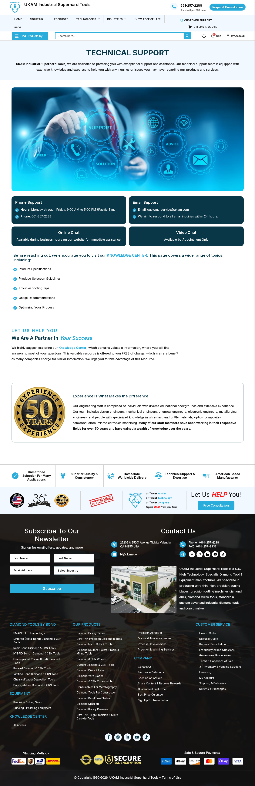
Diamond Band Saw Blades (93, 698)
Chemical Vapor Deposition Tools (34, 679)
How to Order (207, 633)
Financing (205, 672)
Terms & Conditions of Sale (216, 661)
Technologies (86, 19)
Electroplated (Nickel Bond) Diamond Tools (36, 660)
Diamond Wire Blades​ (90, 675)
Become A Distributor (151, 672)
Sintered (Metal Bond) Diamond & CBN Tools (37, 640)
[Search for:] (119, 36)
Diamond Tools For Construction (96, 692)
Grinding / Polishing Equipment (32, 707)
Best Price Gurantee (150, 694)
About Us (36, 19)
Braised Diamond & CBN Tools (32, 668)
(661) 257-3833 (206, 546)
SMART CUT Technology (29, 633)
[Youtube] (137, 737)
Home (18, 19)
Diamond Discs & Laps (90, 670)
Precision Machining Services (156, 649)
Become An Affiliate (150, 678)
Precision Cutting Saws (27, 702)
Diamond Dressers (88, 703)
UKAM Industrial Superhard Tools (57, 4)
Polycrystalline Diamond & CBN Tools (36, 685)
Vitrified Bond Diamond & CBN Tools (36, 674)
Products (61, 19)
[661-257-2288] (174, 6)
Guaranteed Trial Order (152, 689)
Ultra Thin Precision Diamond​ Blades (99, 638)
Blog (17, 27)
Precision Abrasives (150, 632)
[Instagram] (118, 737)
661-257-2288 (191, 6)
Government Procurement (215, 655)
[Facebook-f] (108, 737)
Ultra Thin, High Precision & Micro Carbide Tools (97, 716)
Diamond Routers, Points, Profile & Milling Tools (98, 651)
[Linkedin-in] (127, 737)
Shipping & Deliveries (212, 683)
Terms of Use (171, 777)
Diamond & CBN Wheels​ (91, 659)
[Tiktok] (146, 737)
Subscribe (52, 588)
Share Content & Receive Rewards (159, 683)
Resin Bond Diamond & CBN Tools (34, 648)
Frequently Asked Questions (217, 649)
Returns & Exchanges (212, 688)
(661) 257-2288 (209, 542)
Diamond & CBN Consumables (95, 681)
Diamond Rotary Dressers (92, 709)
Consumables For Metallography (97, 687)
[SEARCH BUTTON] (187, 36)
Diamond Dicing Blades (91, 633)
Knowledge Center (147, 19)
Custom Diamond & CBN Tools (95, 664)
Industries (115, 19)
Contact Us (145, 666)
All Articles (19, 725)
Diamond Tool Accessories (154, 638)
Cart (218, 36)
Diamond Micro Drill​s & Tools (94, 644)
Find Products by (31, 36)
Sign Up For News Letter (153, 700)
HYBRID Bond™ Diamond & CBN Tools (36, 653)
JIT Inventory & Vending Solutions (220, 666)
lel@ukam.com (129, 554)
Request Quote (208, 638)
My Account (206, 677)
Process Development (152, 644)
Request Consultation (212, 644)
